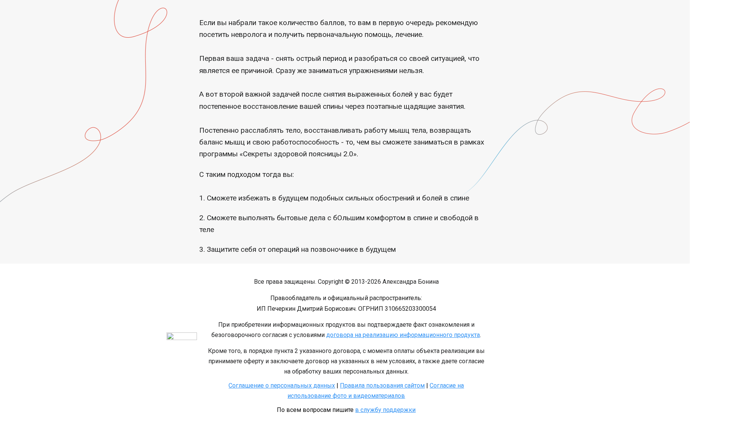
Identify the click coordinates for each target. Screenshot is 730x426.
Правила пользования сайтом (382, 385)
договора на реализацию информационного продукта (403, 335)
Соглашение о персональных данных (282, 385)
